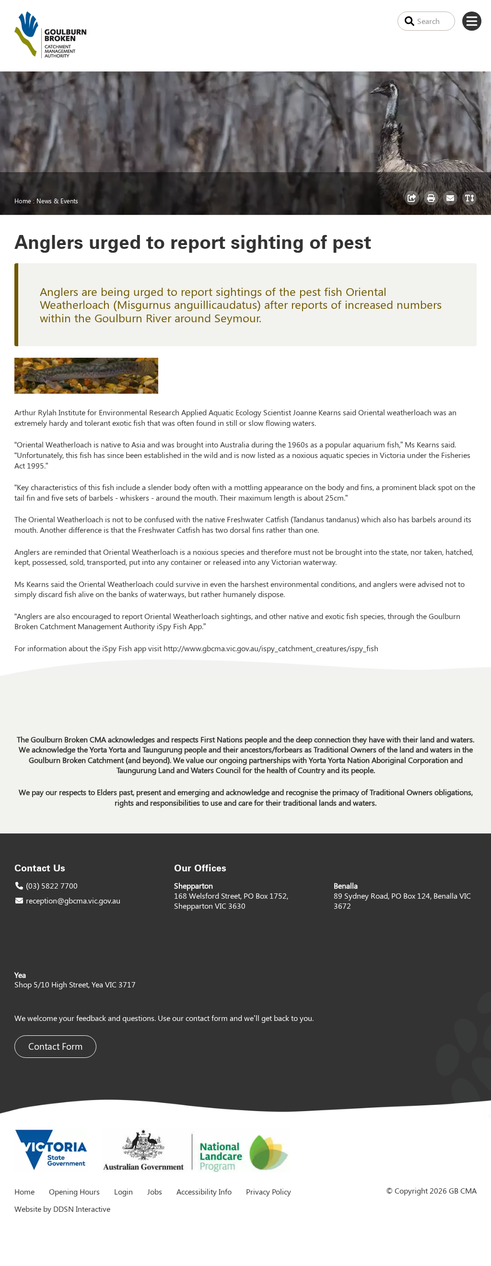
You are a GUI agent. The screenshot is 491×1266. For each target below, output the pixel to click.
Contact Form (55, 1046)
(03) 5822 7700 (52, 885)
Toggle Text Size (471, 204)
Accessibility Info (204, 1191)
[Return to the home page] (50, 55)
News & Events (57, 200)
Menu (471, 21)
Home (22, 200)
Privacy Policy (268, 1191)
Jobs (154, 1191)
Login (123, 1191)
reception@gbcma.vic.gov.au (73, 900)
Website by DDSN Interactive (62, 1209)
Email (451, 204)
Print (432, 204)
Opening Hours (74, 1191)
